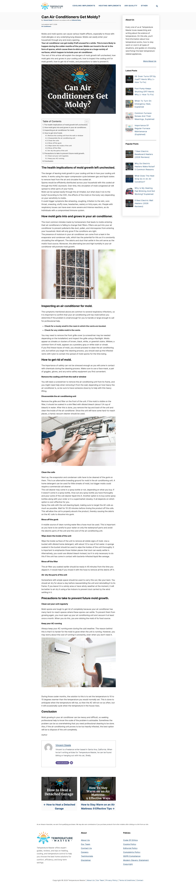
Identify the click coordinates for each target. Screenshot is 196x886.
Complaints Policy (131, 852)
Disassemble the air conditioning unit (61, 138)
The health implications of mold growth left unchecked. (66, 125)
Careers (84, 852)
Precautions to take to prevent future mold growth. (64, 153)
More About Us (149, 61)
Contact (140, 880)
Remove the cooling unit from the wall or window (65, 135)
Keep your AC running (56, 158)
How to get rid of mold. (53, 133)
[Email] (71, 762)
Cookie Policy (129, 844)
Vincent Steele (48, 20)
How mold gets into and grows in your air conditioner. (65, 127)
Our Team (85, 844)
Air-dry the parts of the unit (58, 151)
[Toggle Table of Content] (85, 121)
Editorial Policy (130, 848)
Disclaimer (86, 860)
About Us (85, 840)
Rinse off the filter (54, 148)
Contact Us (86, 848)
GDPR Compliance (131, 856)
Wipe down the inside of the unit (60, 146)
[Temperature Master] (52, 6)
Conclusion (48, 161)
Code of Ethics (130, 840)
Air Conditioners (46, 26)
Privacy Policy (111, 880)
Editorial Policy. (76, 20)
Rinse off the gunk (54, 143)
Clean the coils (53, 140)
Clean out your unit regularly (58, 156)
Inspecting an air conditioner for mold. (59, 130)
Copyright (128, 864)
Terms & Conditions (127, 880)
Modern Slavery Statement (136, 860)
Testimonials (87, 856)
